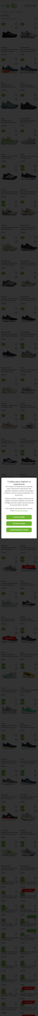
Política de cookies (22, 511)
